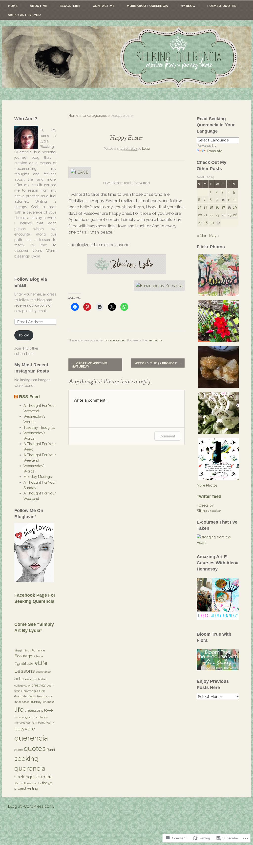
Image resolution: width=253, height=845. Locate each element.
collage (18, 685)
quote (18, 750)
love (48, 710)
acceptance (43, 671)
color (27, 685)
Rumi (51, 750)
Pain (34, 722)
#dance (38, 656)
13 (199, 207)
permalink (155, 340)
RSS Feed (29, 396)
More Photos (207, 485)
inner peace (21, 701)
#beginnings (22, 650)
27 (200, 222)
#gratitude (23, 663)
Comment (167, 436)
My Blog (187, 6)
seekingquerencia (33, 776)
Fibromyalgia (29, 691)
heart (40, 696)
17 (223, 207)
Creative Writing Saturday (89, 364)
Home (13, 6)
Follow (24, 335)
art (17, 678)
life (19, 709)
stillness (26, 783)
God (42, 691)
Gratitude (20, 696)
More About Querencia (147, 6)
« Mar (201, 236)
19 (235, 207)
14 (205, 207)
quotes (35, 748)
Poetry (50, 722)
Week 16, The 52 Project (158, 363)
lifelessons (34, 710)
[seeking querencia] (126, 57)
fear (17, 691)
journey (36, 702)
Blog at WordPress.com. (31, 806)
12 (234, 199)
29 (212, 222)
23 (218, 215)
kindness (48, 701)
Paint (41, 722)
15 (211, 207)
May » (214, 236)
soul (17, 783)
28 (206, 222)
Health (31, 696)
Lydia (146, 148)
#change (38, 650)
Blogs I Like (70, 6)
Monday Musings (37, 476)
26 (235, 215)
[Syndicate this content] (16, 396)
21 (205, 215)
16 (218, 207)
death (50, 685)
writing (32, 788)
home (48, 696)
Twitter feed (209, 496)
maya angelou (23, 717)
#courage (23, 656)
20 (200, 215)
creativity (39, 685)
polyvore (24, 729)
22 (211, 215)
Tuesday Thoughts (39, 427)
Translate (214, 151)
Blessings (28, 679)
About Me (38, 6)
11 (229, 199)
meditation (41, 717)
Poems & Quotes (221, 6)
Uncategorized (95, 115)
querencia (31, 738)
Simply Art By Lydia (25, 15)
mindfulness (22, 722)
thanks (36, 783)
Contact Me (103, 6)
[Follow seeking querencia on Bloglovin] (34, 581)
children (42, 679)
